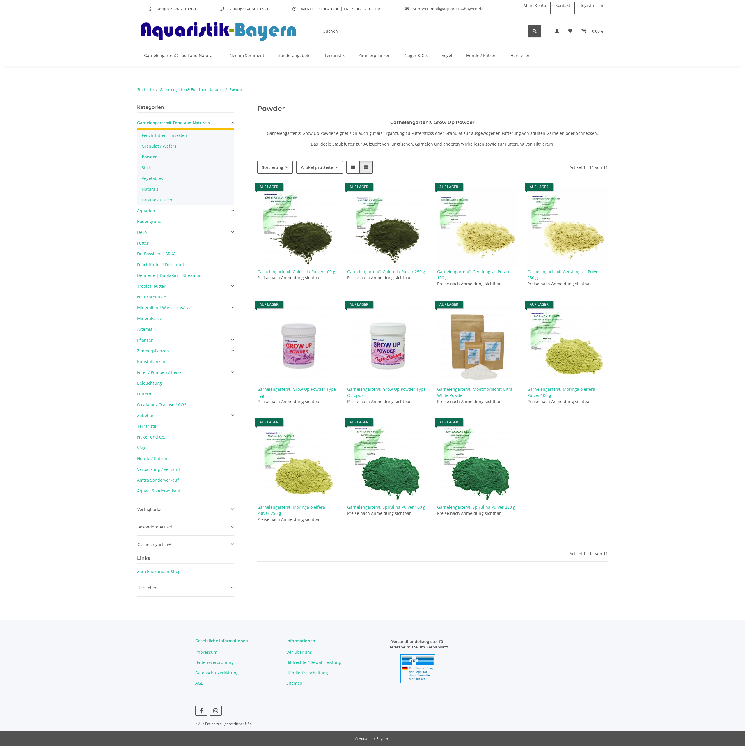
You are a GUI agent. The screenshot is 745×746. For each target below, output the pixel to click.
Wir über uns (299, 652)
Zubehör (145, 415)
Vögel (447, 55)
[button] (557, 31)
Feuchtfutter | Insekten (164, 135)
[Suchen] (534, 31)
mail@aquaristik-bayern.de (457, 9)
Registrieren (591, 5)
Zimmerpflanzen (375, 55)
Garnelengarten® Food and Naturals (180, 55)
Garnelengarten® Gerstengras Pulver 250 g (563, 274)
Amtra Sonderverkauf (158, 480)
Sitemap (294, 683)
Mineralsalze (149, 318)
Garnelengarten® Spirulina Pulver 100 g (386, 507)
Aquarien (146, 210)
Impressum (206, 652)
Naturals (150, 189)
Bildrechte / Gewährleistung (313, 662)
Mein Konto (535, 5)
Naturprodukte (151, 297)
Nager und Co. (151, 437)
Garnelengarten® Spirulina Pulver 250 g (476, 507)
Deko (142, 232)
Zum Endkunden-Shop (159, 571)
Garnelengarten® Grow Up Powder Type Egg (296, 392)
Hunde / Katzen (481, 55)
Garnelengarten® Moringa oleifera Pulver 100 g (561, 392)
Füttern (144, 394)
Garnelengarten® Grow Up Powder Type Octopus (386, 392)
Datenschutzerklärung (217, 673)
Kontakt (562, 5)
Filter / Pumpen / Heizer (160, 372)
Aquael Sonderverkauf (158, 491)
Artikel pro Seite (317, 167)
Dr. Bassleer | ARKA (156, 254)
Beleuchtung (149, 383)
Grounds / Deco (157, 200)
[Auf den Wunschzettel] (328, 197)
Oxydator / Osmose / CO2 (161, 404)
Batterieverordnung (214, 662)
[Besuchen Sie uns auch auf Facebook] (201, 711)
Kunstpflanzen (151, 361)
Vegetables (152, 178)
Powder (149, 157)
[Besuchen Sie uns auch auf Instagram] (215, 711)
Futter (143, 243)
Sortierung (272, 167)
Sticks (147, 167)
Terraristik (334, 55)
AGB (199, 683)
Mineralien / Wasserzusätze (164, 307)
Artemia (144, 329)
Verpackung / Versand (158, 469)
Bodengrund (149, 221)
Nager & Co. (416, 55)
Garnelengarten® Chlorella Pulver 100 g (296, 271)
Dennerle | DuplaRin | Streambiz (169, 275)
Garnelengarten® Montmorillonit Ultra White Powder (474, 392)
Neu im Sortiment (247, 55)
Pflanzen (145, 340)
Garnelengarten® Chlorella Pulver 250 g (386, 271)
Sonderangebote (294, 55)
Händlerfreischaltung (307, 673)
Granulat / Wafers (159, 146)
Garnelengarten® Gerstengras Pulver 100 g (473, 274)
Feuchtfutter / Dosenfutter (162, 264)
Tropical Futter (151, 286)
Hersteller (520, 55)
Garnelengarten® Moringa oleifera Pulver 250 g (291, 510)
